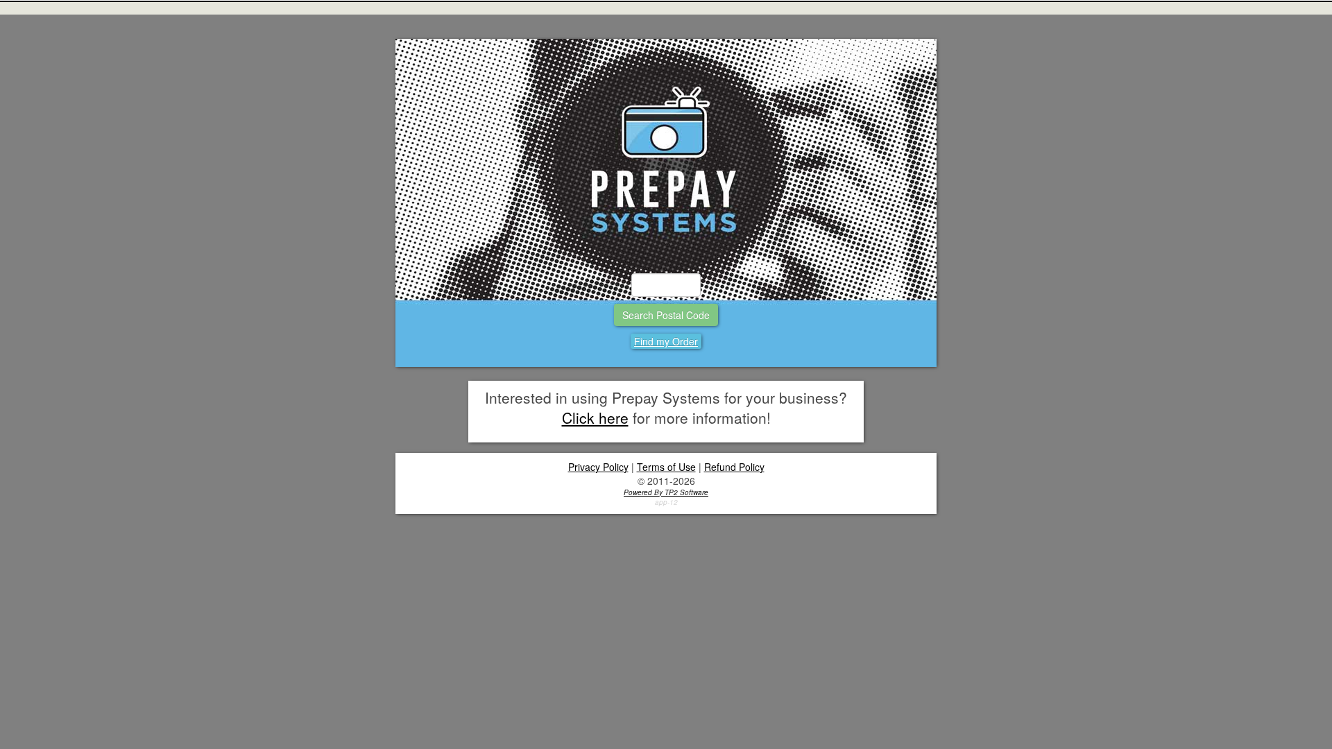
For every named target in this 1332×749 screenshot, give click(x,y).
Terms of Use (666, 467)
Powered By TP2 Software (666, 492)
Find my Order (666, 341)
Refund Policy (734, 467)
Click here (595, 417)
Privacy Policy (598, 467)
